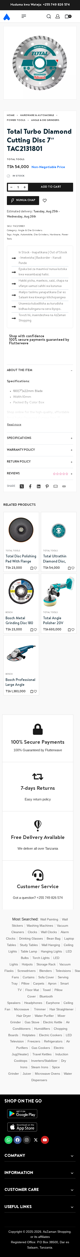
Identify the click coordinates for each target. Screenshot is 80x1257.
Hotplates (28, 1035)
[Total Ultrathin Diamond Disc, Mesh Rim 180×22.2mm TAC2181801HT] (58, 530)
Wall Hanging (51, 945)
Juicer (27, 1073)
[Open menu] (23, 16)
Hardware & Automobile (37, 115)
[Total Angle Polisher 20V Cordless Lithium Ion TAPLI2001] (58, 591)
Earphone (53, 1003)
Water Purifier (44, 1015)
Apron (52, 983)
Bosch (9, 613)
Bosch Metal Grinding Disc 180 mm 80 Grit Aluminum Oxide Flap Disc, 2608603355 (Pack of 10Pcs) (20, 621)
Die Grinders (41, 235)
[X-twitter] (36, 1140)
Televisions (63, 971)
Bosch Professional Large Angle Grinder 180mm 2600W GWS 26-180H (20, 683)
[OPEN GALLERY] (40, 63)
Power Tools (16, 120)
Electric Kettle (52, 1022)
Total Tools (13, 551)
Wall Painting (49, 919)
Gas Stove (32, 1022)
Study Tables (29, 945)
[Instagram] (27, 1140)
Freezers (34, 1041)
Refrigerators (53, 1041)
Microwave (21, 1009)
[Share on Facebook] (30, 486)
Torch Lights (41, 958)
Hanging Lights (51, 951)
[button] (69, 568)
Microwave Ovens (47, 1073)
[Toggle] (14, 424)
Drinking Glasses (31, 938)
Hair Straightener (62, 1009)
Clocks (32, 932)
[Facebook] (18, 1140)
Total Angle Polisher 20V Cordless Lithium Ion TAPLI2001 (56, 621)
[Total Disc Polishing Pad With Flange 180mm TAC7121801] (21, 530)
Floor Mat (32, 990)
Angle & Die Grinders (45, 120)
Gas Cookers (41, 1048)
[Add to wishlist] (44, 200)
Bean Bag (53, 938)
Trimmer (40, 1009)
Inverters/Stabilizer (44, 1060)
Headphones (33, 1003)
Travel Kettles (42, 1054)
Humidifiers (42, 1028)
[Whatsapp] (8, 1140)
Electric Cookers (50, 1035)
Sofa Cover (46, 977)
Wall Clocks (49, 932)
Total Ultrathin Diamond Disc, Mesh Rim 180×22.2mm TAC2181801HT (54, 559)
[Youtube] (45, 1140)
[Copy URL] (64, 486)
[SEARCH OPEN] (48, 16)
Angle (16, 235)
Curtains (28, 977)
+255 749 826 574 (56, 5)
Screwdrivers (26, 971)
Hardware (55, 235)
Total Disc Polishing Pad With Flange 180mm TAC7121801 (21, 559)
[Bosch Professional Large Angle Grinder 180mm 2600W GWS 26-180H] (21, 653)
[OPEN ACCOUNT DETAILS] (57, 16)
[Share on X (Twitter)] (22, 486)
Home (10, 115)
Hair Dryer (23, 1015)
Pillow (25, 983)
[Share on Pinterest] (47, 486)
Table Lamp (29, 951)
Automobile (26, 235)
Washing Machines (40, 925)
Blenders (45, 971)
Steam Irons (39, 1067)
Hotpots (27, 964)
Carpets (38, 983)
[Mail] (56, 486)
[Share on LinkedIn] (39, 486)
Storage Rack (46, 964)
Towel (47, 990)
